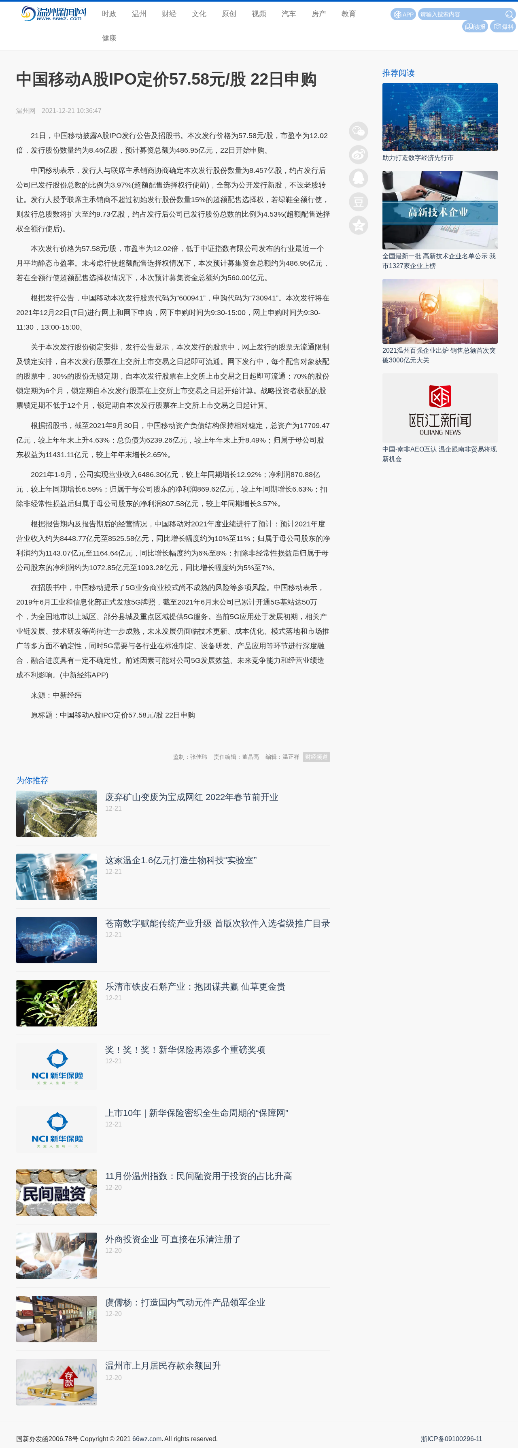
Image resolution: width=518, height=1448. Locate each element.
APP (408, 14)
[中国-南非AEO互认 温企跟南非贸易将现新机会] (440, 407)
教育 (349, 14)
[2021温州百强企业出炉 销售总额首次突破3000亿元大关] (440, 310)
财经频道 (316, 757)
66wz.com (146, 1438)
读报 (480, 26)
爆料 (508, 26)
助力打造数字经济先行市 (418, 157)
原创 (229, 14)
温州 (139, 14)
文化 (199, 14)
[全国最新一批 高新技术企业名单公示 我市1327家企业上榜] (440, 209)
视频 (259, 14)
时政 (109, 14)
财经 (169, 14)
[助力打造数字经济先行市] (440, 116)
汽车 (289, 14)
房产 (319, 14)
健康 (109, 38)
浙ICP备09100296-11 (451, 1438)
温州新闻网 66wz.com (88, 735)
